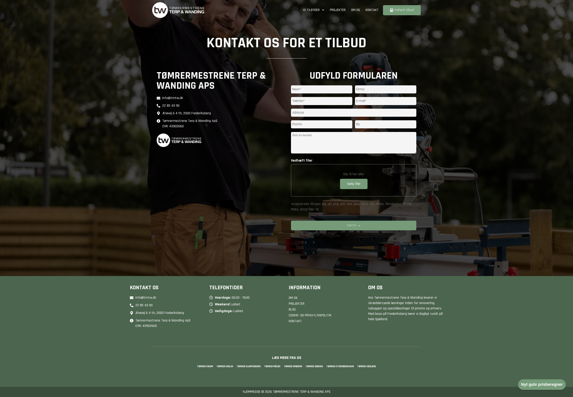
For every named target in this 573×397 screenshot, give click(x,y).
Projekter (338, 10)
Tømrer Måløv (272, 366)
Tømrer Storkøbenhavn (340, 366)
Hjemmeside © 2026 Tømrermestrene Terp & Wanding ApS (286, 391)
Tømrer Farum (205, 366)
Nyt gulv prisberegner (542, 384)
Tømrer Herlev (224, 366)
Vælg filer (354, 183)
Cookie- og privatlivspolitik (310, 315)
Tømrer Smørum (293, 366)
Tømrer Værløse (366, 366)
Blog (292, 309)
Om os (355, 10)
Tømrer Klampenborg (249, 366)
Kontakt (372, 10)
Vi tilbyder (311, 10)
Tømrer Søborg (314, 366)
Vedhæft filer (301, 160)
